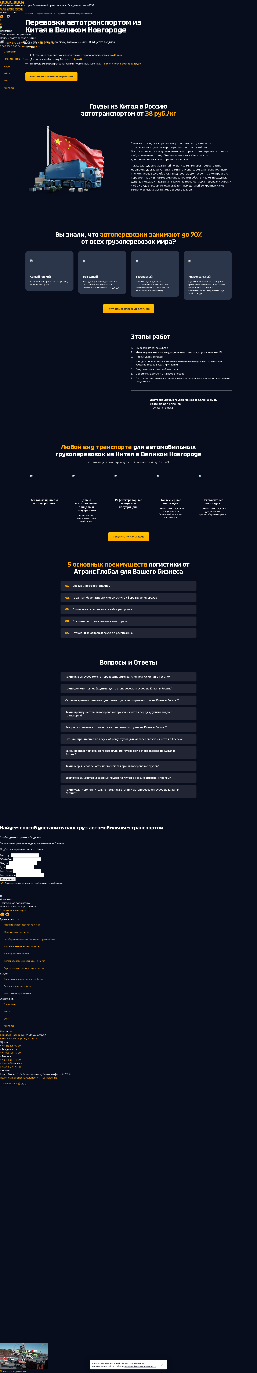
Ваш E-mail (6, 871)
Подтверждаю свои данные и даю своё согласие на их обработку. (34, 883)
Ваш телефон (8, 875)
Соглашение (50, 1077)
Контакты (9, 87)
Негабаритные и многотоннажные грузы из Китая (29, 939)
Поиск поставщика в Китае (18, 986)
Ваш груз (5, 855)
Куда (3, 867)
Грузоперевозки (12, 58)
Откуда (4, 863)
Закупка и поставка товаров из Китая (23, 979)
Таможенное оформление (17, 993)
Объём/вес (6, 859)
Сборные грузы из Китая (16, 932)
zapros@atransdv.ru (11, 9)
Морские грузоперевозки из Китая (22, 924)
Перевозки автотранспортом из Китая (24, 968)
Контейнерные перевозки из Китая (22, 946)
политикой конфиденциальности (140, 1366)
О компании (10, 51)
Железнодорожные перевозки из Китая (24, 960)
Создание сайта (9, 1083)
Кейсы (7, 73)
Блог (6, 80)
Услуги (7, 66)
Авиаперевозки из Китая (16, 953)
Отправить (7, 879)
